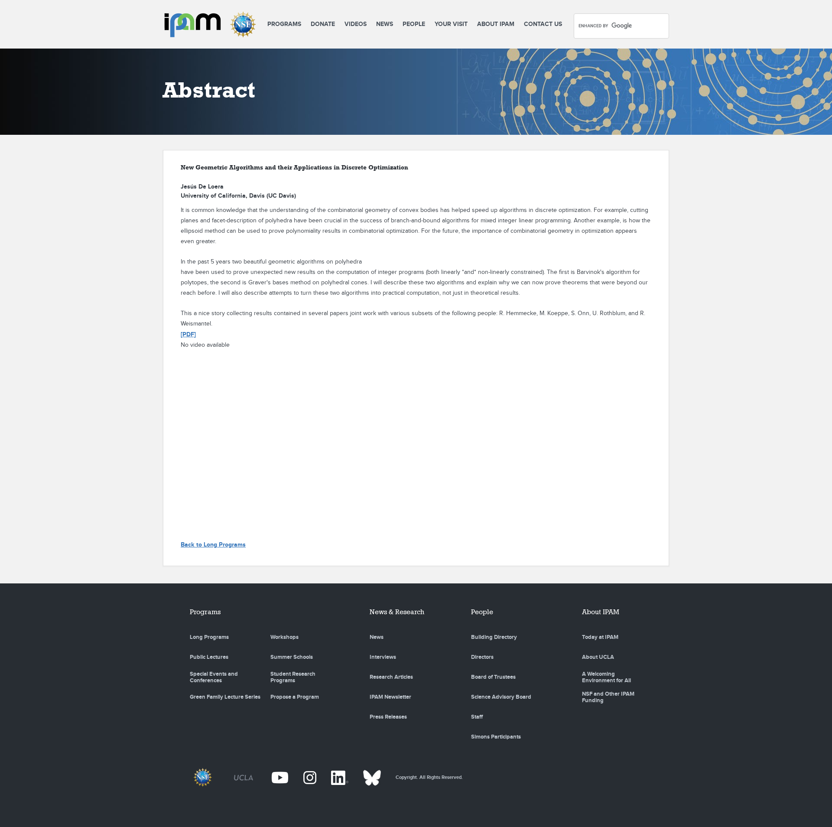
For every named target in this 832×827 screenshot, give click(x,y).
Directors (482, 657)
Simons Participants (496, 736)
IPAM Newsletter (390, 697)
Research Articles (391, 677)
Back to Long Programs (213, 544)
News (384, 24)
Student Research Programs (292, 677)
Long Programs (209, 637)
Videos (355, 24)
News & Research (397, 612)
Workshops (284, 637)
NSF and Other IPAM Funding (608, 697)
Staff (477, 716)
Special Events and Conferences (214, 677)
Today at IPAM (600, 637)
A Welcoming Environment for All (606, 677)
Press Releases (388, 716)
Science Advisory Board (501, 697)
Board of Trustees (493, 677)
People (414, 24)
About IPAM (495, 24)
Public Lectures (209, 657)
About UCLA (598, 657)
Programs (284, 24)
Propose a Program (294, 697)
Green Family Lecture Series (225, 697)
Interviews (383, 657)
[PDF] (188, 334)
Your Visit (451, 24)
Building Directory (494, 637)
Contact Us (543, 24)
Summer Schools (291, 657)
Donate (323, 24)
